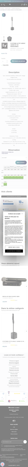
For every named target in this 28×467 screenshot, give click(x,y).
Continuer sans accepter (14, 213)
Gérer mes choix (14, 247)
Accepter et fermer (14, 251)
